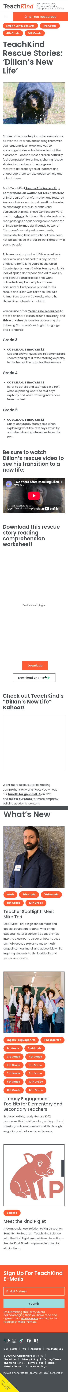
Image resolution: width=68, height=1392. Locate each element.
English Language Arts (20, 25)
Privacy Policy (30, 1359)
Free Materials (54, 1349)
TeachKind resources (43, 311)
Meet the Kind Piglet (24, 1221)
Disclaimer (10, 1359)
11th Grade (13, 903)
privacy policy (29, 1318)
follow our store (20, 799)
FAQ (23, 1349)
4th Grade (13, 33)
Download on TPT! (31, 678)
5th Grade (34, 33)
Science (12, 1213)
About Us (36, 1349)
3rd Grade (49, 25)
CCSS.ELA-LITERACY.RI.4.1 (25, 382)
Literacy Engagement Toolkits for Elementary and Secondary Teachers (32, 1104)
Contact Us (10, 1349)
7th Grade (13, 1073)
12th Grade (36, 903)
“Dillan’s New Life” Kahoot (27, 704)
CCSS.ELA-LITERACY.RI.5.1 (25, 420)
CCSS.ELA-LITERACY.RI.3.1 (25, 350)
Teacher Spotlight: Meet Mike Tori (28, 914)
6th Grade (35, 1065)
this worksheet (14, 320)
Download (35, 665)
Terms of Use (35, 1363)
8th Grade (35, 1073)
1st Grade (13, 1048)
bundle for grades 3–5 (24, 794)
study (19, 216)
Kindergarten (52, 1040)
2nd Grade (34, 1048)
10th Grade (51, 894)
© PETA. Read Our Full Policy (23, 1356)
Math (10, 894)
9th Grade (29, 894)
